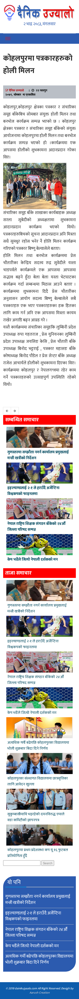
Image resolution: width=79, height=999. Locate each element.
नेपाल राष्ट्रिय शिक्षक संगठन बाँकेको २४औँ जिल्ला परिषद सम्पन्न (36, 527)
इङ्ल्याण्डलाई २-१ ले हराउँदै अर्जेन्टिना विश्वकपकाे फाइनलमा (33, 491)
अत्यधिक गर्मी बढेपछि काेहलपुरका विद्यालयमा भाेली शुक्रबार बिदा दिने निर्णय (38, 746)
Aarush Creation (39, 992)
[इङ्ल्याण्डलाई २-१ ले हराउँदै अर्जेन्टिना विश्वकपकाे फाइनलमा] (39, 473)
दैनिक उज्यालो (16, 90)
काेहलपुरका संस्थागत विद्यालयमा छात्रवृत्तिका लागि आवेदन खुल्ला (37, 781)
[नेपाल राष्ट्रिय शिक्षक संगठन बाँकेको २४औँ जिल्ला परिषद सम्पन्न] (39, 508)
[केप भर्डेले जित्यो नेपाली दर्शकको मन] (39, 544)
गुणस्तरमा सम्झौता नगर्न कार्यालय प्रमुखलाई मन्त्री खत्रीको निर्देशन (38, 455)
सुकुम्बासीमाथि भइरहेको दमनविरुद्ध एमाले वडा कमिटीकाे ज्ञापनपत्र (35, 817)
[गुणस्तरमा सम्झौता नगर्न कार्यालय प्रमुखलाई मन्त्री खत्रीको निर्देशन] (39, 437)
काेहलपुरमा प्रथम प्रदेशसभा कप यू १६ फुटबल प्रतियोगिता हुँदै (37, 853)
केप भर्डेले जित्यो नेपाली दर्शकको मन (32, 559)
